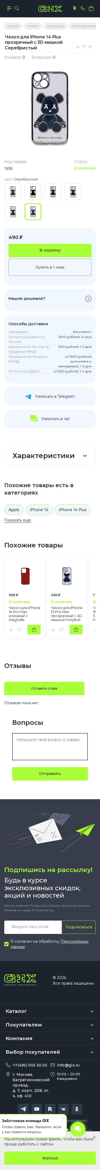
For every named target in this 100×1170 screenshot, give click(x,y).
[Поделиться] (90, 46)
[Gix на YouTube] (36, 1109)
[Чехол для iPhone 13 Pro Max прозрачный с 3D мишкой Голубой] (67, 576)
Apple (14, 509)
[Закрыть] (94, 1137)
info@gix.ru (68, 1065)
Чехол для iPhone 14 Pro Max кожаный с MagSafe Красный (25, 614)
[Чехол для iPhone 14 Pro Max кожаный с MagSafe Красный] (25, 576)
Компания (19, 1038)
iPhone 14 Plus (72, 509)
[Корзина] (91, 8)
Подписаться (79, 927)
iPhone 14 (39, 509)
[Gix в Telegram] (23, 1109)
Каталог (16, 1011)
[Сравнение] (78, 46)
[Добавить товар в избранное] (19, 629)
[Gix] (50, 9)
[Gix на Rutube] (50, 1109)
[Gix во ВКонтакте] (63, 1109)
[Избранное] (84, 46)
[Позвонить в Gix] (83, 8)
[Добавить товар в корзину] (34, 629)
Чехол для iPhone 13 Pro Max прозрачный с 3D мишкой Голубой (67, 614)
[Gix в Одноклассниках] (76, 1109)
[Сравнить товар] (11, 629)
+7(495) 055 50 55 (30, 1065)
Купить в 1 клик (50, 267)
